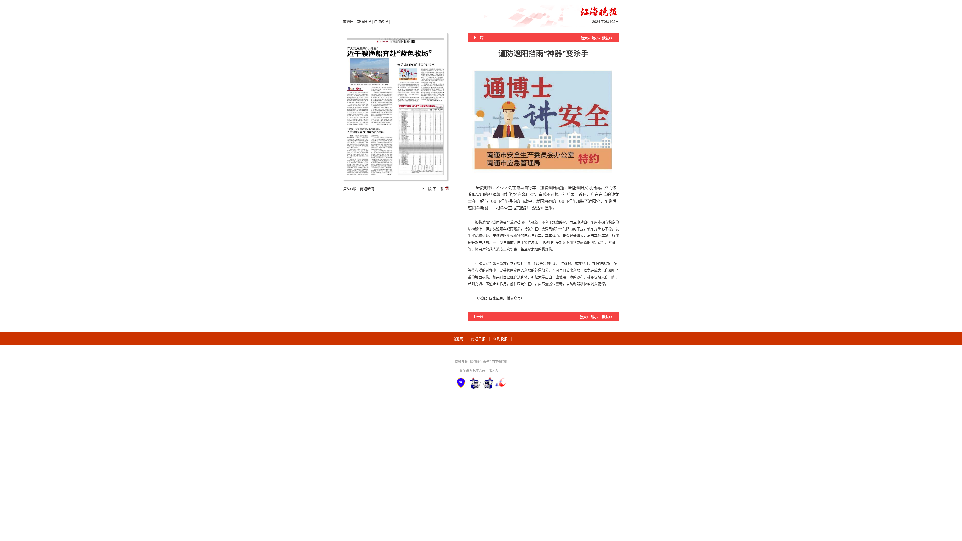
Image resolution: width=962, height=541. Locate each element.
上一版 (426, 188)
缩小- (596, 37)
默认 (607, 37)
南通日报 (364, 21)
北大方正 (495, 370)
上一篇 (478, 37)
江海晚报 (381, 21)
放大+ (585, 37)
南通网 (348, 21)
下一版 (438, 188)
